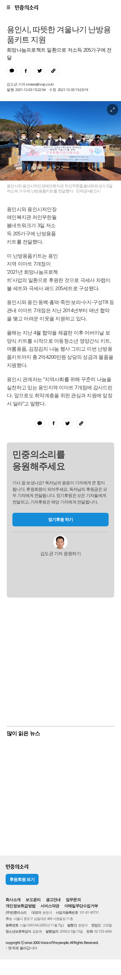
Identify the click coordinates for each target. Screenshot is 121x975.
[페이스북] (27, 64)
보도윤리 (33, 899)
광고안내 (53, 899)
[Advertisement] (60, 661)
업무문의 (73, 899)
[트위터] (41, 64)
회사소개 (13, 899)
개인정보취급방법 (20, 905)
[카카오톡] (13, 64)
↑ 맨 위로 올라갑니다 (21, 947)
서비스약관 (50, 905)
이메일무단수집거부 (81, 905)
